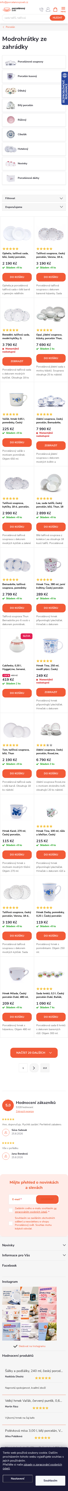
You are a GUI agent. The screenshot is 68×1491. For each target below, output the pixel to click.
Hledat (57, 17)
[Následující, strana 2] (34, 1068)
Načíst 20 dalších (31, 1053)
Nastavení (17, 1479)
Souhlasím (50, 1481)
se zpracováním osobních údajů (35, 1210)
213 (45, 1068)
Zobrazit (17, 361)
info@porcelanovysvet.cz (14, 2)
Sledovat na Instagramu (32, 1346)
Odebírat (47, 1199)
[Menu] (63, 9)
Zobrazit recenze (25, 1111)
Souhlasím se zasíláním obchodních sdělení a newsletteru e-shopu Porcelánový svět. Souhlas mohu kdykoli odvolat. (35, 1223)
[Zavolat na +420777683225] (41, 9)
